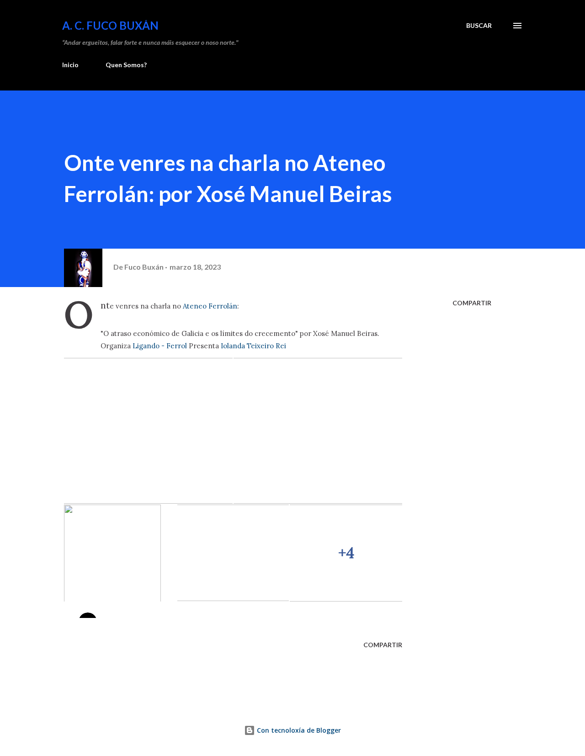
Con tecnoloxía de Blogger (298, 730)
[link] (210, 306)
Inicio (70, 65)
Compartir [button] (471, 303)
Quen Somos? (126, 65)
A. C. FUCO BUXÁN (110, 25)
